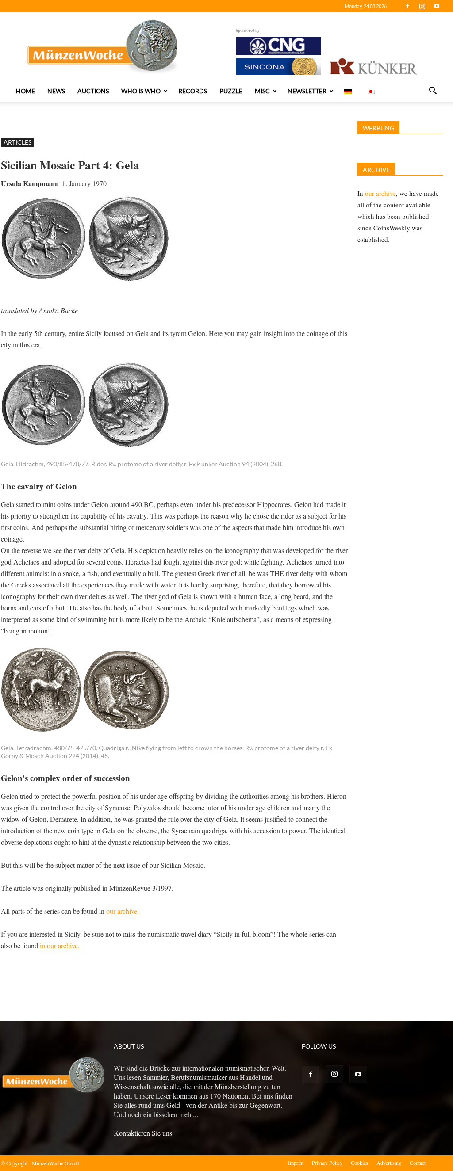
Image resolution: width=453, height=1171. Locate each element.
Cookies (359, 1162)
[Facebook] (407, 6)
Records (192, 91)
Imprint (295, 1162)
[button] (432, 91)
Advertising (388, 1162)
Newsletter (307, 91)
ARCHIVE (376, 169)
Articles (17, 142)
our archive (380, 193)
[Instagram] (422, 6)
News (56, 91)
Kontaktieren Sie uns (143, 1132)
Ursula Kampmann (30, 183)
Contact (418, 1162)
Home (25, 91)
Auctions (93, 91)
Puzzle (230, 91)
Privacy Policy (327, 1162)
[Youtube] (436, 6)
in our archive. (60, 945)
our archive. (122, 910)
